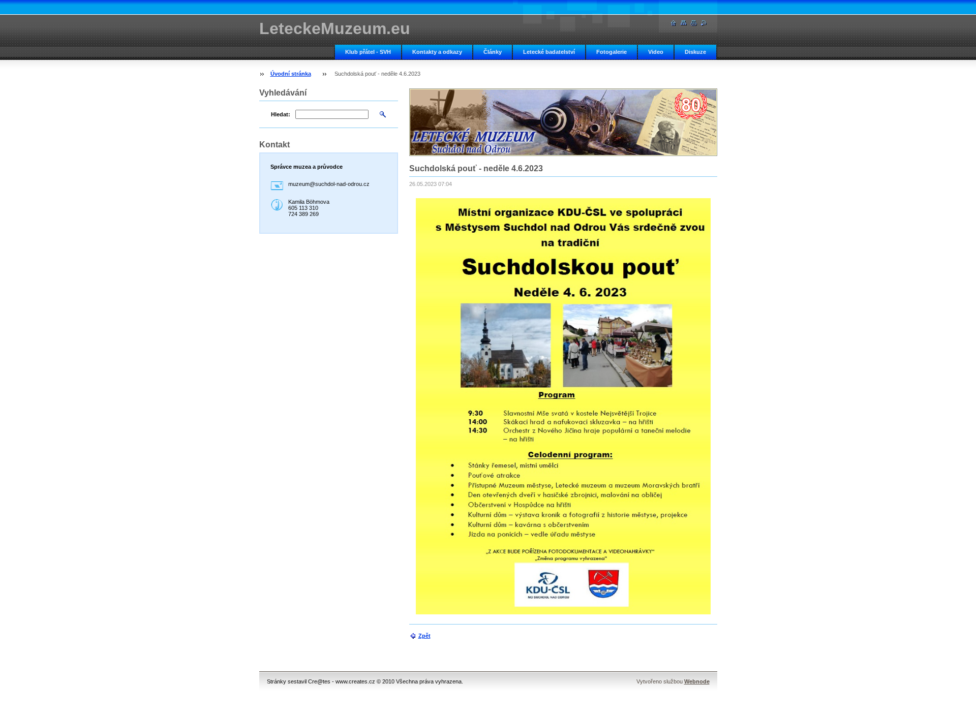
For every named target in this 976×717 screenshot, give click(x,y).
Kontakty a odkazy (437, 52)
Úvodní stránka (290, 74)
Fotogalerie (611, 52)
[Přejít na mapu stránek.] (684, 23)
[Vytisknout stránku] (694, 23)
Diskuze (695, 52)
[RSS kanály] (704, 23)
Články (492, 52)
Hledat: (280, 114)
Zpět (424, 636)
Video (655, 52)
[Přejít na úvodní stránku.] (673, 23)
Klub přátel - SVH (368, 52)
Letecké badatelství (549, 52)
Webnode (697, 681)
